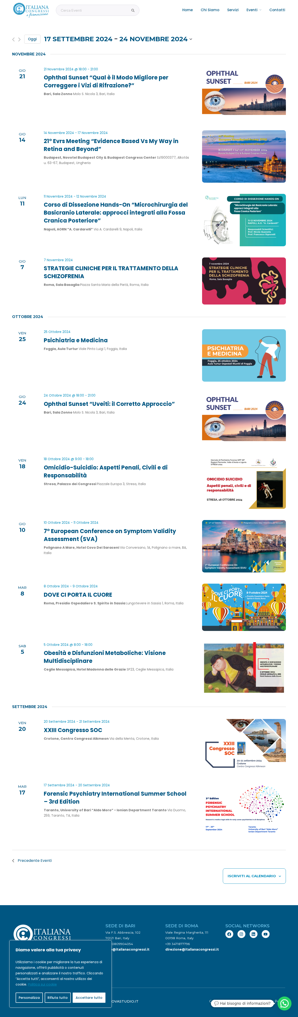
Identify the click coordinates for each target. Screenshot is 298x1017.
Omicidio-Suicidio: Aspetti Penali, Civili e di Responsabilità (106, 471)
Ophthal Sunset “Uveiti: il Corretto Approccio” (109, 404)
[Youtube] (266, 934)
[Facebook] (229, 934)
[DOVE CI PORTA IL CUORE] (244, 607)
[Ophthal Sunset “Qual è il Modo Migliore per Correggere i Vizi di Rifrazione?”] (244, 93)
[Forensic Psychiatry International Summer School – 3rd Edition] (244, 809)
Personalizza (29, 997)
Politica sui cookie (42, 984)
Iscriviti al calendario (252, 876)
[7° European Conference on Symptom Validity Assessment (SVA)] (244, 546)
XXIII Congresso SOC (73, 730)
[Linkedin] (253, 934)
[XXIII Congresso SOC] (244, 745)
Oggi (32, 39)
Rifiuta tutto (57, 997)
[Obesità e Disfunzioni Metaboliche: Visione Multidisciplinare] (244, 668)
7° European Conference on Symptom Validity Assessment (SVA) (110, 535)
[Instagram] (241, 934)
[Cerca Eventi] (133, 10)
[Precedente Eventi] (13, 39)
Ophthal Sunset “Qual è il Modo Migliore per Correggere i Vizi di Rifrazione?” (106, 81)
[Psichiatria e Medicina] (244, 355)
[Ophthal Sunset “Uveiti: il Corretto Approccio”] (244, 419)
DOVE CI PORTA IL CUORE (78, 595)
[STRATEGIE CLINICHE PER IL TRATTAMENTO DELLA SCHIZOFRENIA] (244, 281)
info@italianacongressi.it (127, 949)
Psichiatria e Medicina (76, 340)
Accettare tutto (89, 997)
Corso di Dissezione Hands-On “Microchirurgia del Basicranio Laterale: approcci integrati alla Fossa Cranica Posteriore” (116, 212)
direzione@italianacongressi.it (192, 949)
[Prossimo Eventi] (19, 39)
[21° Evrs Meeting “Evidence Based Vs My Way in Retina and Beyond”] (244, 156)
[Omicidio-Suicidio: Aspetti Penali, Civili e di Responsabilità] (244, 482)
